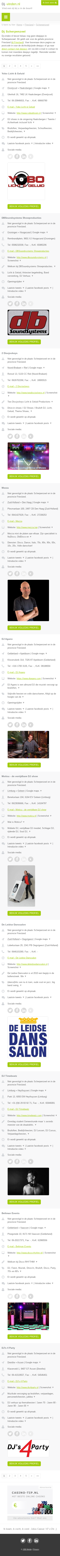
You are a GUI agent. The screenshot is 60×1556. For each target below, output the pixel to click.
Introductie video (44, 143)
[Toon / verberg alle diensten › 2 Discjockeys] (33, 409)
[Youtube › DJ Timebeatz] (30, 1161)
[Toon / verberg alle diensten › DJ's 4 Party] (33, 1404)
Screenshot (49, 113)
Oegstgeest (27, 939)
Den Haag (27, 502)
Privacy (36, 1549)
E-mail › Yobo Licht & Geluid (21, 107)
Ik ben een (50, 2)
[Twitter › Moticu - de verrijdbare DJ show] (10, 859)
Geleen (21, 791)
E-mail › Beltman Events (19, 1246)
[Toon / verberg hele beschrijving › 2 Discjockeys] (33, 401)
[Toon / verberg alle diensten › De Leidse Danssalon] (33, 984)
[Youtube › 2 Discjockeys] (30, 436)
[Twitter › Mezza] (10, 573)
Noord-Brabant (14, 367)
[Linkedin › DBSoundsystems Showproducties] (23, 303)
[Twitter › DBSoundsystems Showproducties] (10, 303)
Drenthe (11, 1362)
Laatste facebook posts (20, 143)
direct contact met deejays (14, 49)
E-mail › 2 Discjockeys (18, 386)
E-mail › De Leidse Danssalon (22, 958)
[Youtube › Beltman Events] (30, 1296)
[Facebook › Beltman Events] (17, 1296)
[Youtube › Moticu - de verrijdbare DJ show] (30, 859)
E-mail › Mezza (15, 521)
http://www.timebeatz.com (29, 1115)
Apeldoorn (25, 653)
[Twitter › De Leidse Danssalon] (10, 1010)
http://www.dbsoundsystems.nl (31, 257)
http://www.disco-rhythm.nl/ (30, 1253)
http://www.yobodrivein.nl (29, 113)
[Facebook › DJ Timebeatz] (17, 1161)
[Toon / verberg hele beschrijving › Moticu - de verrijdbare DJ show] (33, 822)
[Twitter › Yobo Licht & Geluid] (10, 156)
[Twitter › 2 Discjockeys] (10, 436)
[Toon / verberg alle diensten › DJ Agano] (33, 695)
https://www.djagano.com (29, 678)
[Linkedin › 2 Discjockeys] (23, 436)
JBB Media (27, 1549)
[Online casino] (30, 1487)
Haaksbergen (26, 88)
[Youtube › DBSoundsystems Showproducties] (30, 303)
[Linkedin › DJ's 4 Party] (23, 1433)
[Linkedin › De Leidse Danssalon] (23, 1010)
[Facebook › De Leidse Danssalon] (17, 1010)
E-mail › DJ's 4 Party (18, 1381)
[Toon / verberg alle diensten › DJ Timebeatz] (33, 1132)
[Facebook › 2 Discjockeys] (17, 436)
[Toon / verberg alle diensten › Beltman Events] (33, 1269)
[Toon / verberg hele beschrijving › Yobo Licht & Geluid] (33, 121)
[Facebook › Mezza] (17, 573)
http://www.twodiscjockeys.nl (30, 392)
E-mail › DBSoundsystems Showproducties (28, 251)
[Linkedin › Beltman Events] (23, 1296)
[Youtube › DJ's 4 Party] (30, 1433)
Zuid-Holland (14, 502)
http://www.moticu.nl (26, 816)
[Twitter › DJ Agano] (10, 724)
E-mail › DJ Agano (16, 672)
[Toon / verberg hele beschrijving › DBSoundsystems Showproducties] (33, 266)
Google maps (42, 88)
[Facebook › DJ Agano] (17, 724)
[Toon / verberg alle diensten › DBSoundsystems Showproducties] (33, 274)
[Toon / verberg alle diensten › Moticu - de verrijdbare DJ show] (33, 830)
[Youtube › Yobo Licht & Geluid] (30, 156)
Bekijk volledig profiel (24, 206)
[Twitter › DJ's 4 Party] (10, 1433)
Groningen (12, 232)
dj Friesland (17, 42)
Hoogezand (25, 232)
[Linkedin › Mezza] (23, 573)
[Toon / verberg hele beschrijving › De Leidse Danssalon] (33, 975)
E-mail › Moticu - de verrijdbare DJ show (27, 809)
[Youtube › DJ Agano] (30, 724)
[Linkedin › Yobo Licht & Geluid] (23, 156)
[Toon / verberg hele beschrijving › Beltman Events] (33, 1262)
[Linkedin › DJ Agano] (23, 724)
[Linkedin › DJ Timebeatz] (23, 1161)
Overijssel (12, 88)
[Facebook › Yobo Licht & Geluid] (17, 156)
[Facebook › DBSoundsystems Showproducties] (17, 303)
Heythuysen (23, 1090)
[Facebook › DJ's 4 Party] (17, 1433)
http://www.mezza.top (27, 527)
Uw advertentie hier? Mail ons (30, 1518)
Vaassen (24, 1228)
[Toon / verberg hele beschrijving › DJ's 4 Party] (33, 1395)
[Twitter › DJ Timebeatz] (10, 1161)
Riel (26, 367)
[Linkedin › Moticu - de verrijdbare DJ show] (23, 859)
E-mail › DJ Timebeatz (18, 1109)
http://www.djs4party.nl (27, 1387)
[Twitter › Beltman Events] (10, 1296)
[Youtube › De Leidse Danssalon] (30, 1010)
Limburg (11, 791)
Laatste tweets (16, 288)
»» (37, 66)
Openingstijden (16, 281)
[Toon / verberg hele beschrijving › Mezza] (33, 535)
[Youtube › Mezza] (30, 573)
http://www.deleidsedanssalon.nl (32, 964)
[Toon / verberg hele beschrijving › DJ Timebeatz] (33, 1123)
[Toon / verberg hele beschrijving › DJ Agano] (33, 686)
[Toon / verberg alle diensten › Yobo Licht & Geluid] (33, 130)
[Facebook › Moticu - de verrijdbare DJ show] (17, 859)
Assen (20, 1362)
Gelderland (13, 653)
